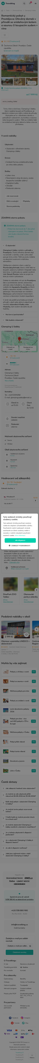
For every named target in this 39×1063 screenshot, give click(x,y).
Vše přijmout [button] (20, 540)
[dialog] (19, 531)
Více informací (20, 535)
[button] (19, 545)
